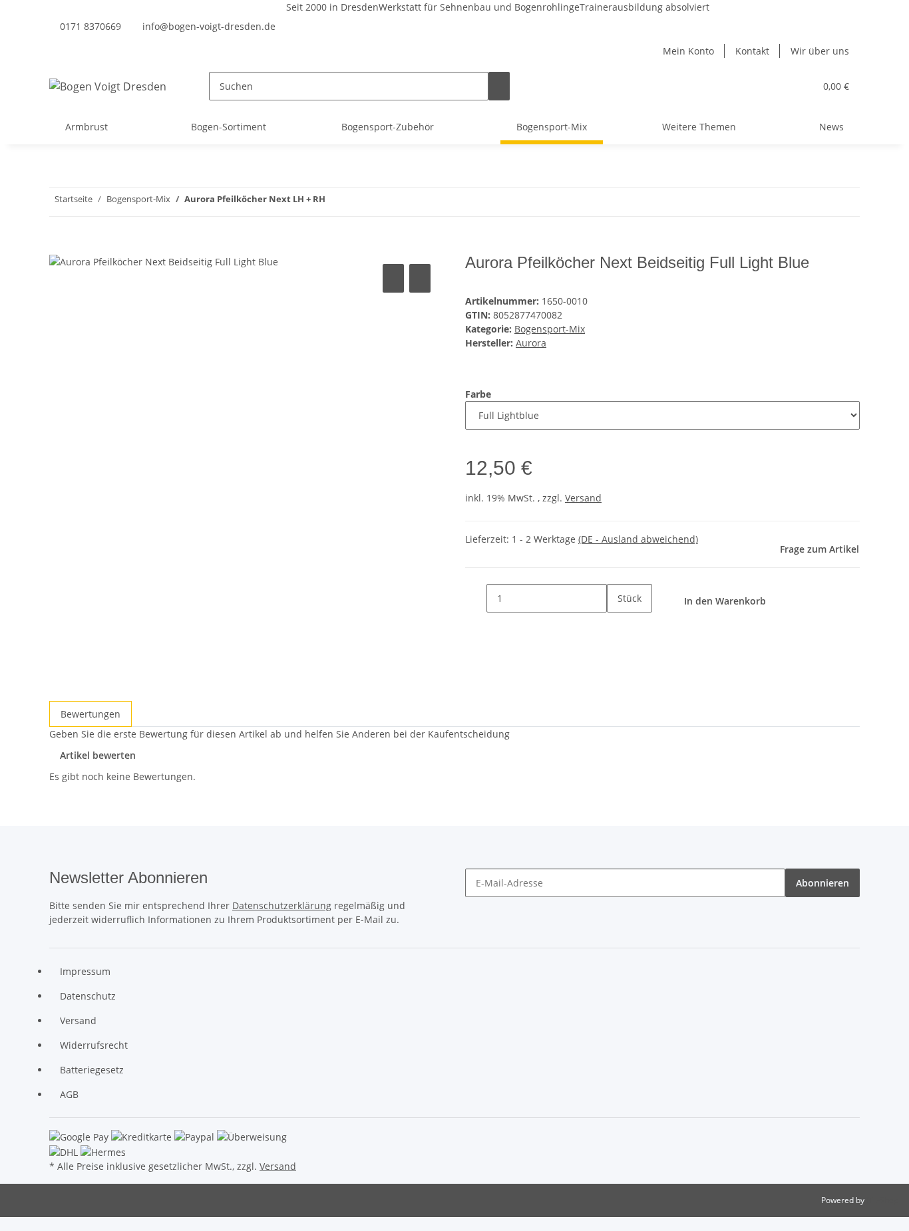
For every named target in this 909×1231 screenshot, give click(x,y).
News (831, 126)
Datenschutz (88, 996)
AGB (69, 1094)
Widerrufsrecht (94, 1045)
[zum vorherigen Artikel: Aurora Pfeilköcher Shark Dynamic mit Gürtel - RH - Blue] (360, 202)
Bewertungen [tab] (90, 714)
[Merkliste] (799, 86)
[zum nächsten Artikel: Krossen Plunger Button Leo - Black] (336, 202)
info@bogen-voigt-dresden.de (208, 26)
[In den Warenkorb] (60, 246)
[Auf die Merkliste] (420, 278)
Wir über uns (820, 51)
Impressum (85, 971)
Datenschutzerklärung (281, 905)
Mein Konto (688, 51)
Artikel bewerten (98, 755)
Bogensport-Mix (549, 329)
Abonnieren (822, 883)
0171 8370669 (90, 26)
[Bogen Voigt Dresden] (107, 86)
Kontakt (752, 51)
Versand (583, 497)
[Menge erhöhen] (617, 627)
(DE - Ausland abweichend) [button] (638, 539)
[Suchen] (499, 86)
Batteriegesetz (92, 1069)
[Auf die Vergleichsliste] (393, 278)
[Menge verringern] (475, 598)
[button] (778, 86)
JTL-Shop (882, 1200)
